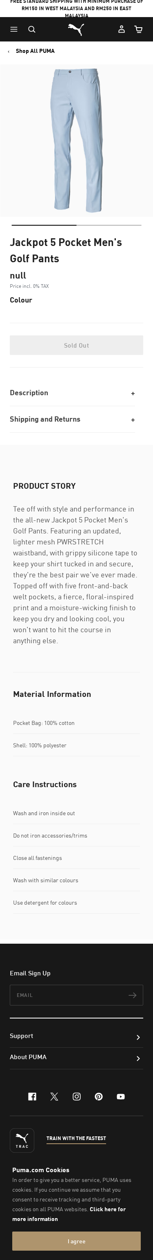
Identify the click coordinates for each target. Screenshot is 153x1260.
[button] (16, 29)
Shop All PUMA (35, 51)
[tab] (43, 225)
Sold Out (76, 345)
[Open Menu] (16, 29)
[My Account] (121, 29)
